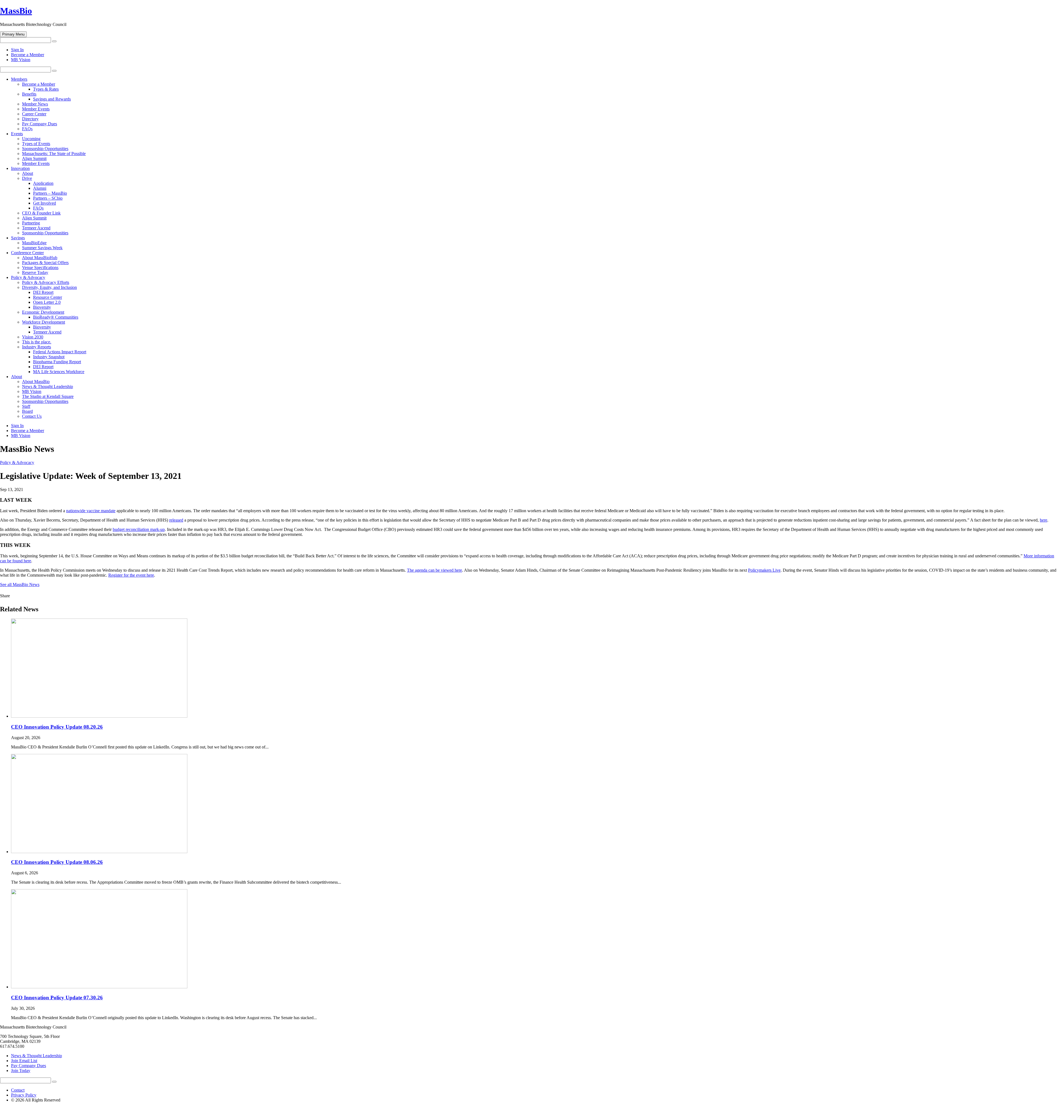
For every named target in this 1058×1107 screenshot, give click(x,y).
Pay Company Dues (39, 123)
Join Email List (24, 1060)
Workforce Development (43, 322)
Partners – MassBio (50, 193)
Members (19, 79)
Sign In (17, 49)
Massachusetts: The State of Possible (54, 153)
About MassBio (36, 381)
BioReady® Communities (55, 317)
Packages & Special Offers (45, 262)
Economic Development (43, 312)
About (27, 173)
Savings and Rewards (52, 99)
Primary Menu (13, 34)
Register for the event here (131, 575)
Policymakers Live (764, 570)
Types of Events (36, 143)
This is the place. (36, 342)
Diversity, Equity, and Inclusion (49, 287)
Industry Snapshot (48, 356)
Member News (35, 104)
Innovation (20, 168)
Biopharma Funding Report (57, 361)
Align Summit (34, 158)
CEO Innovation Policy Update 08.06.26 (57, 862)
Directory (30, 118)
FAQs (27, 128)
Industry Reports (36, 346)
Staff (26, 406)
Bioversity (42, 307)
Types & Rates (46, 89)
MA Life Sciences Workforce (58, 371)
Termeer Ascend (36, 228)
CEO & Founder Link (41, 213)
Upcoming (31, 138)
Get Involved (44, 203)
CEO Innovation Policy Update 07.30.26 (57, 997)
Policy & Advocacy (28, 277)
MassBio (16, 11)
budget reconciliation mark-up (139, 529)
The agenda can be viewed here (434, 570)
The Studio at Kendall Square (48, 396)
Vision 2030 (32, 337)
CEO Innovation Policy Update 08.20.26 (57, 727)
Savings (18, 237)
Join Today (20, 1070)
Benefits (29, 94)
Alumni (39, 188)
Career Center (34, 114)
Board (27, 411)
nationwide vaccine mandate (90, 510)
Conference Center (27, 252)
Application (43, 183)
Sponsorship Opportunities (45, 148)
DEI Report (43, 292)
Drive (27, 178)
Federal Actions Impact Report (59, 351)
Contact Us (32, 416)
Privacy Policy (23, 1095)
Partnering (31, 223)
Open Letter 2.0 (47, 302)
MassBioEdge (34, 242)
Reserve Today (35, 272)
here (1043, 520)
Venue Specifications (40, 267)
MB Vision (20, 59)
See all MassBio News (19, 584)
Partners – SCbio (48, 198)
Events (17, 133)
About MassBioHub (39, 257)
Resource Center (47, 297)
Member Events (36, 109)
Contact (18, 1090)
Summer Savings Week (42, 247)
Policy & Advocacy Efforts (45, 282)
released (176, 520)
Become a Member (27, 54)
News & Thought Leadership (47, 386)
